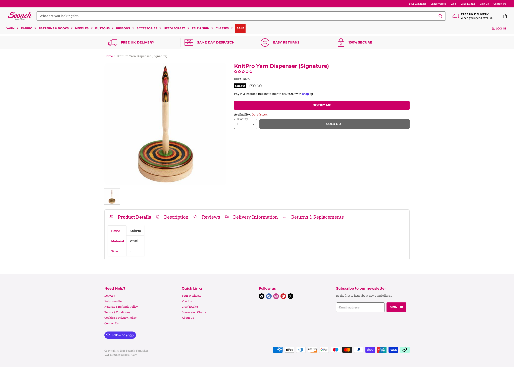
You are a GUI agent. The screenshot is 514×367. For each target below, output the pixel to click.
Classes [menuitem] (222, 28)
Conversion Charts (194, 312)
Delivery (109, 295)
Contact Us (500, 3)
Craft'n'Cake (468, 3)
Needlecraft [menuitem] (174, 28)
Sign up (396, 307)
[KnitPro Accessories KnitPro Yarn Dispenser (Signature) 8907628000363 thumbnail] (112, 196)
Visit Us (484, 3)
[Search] (440, 16)
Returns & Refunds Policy (121, 306)
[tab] (130, 216)
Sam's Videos (438, 3)
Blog (453, 3)
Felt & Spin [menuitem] (200, 28)
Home (108, 56)
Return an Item (114, 301)
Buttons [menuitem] (102, 28)
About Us (188, 317)
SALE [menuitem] (240, 28)
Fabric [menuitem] (26, 28)
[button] (243, 71)
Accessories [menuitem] (147, 28)
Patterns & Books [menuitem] (54, 28)
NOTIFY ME (321, 105)
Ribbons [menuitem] (123, 28)
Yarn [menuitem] (10, 28)
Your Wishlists (417, 3)
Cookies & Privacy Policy (120, 317)
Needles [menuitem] (82, 28)
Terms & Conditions (117, 312)
